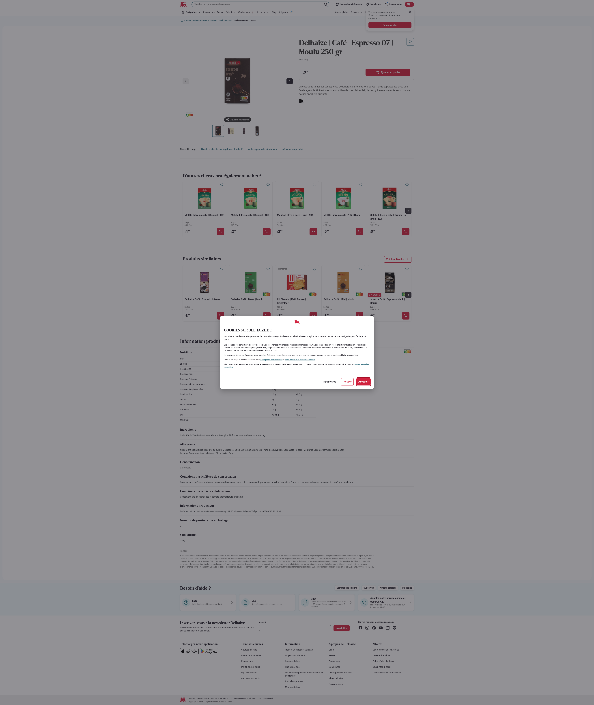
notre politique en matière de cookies (300, 360)
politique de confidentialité (271, 360)
